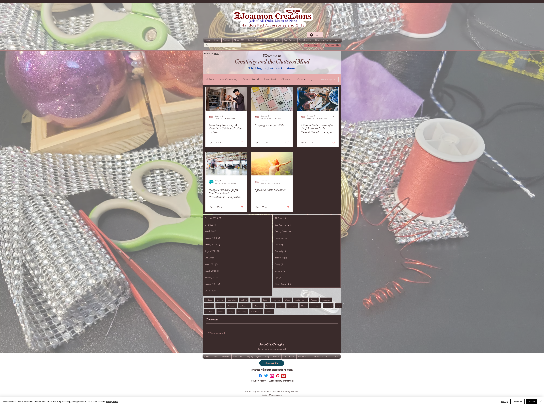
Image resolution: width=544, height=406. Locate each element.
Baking (244, 300)
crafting (220, 300)
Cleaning (286, 79)
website (269, 311)
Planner (314, 300)
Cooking (255, 300)
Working (208, 305)
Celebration (244, 305)
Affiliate (220, 305)
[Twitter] (266, 376)
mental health (300, 300)
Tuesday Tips (256, 311)
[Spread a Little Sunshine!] (272, 163)
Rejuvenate (326, 300)
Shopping (242, 311)
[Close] (540, 401)
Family (265, 300)
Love (338, 305)
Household (270, 79)
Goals (287, 300)
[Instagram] (272, 376)
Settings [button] (504, 401)
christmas (258, 305)
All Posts (209, 79)
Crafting (269, 305)
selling (230, 311)
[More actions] (243, 117)
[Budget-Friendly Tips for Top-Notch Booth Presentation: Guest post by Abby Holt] (226, 163)
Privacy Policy (112, 401)
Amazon (231, 305)
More (299, 79)
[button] (333, 35)
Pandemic (209, 311)
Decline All (517, 401)
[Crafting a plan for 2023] (272, 99)
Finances (276, 300)
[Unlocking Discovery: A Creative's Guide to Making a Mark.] (226, 99)
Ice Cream (315, 305)
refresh (221, 311)
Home (303, 305)
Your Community (228, 79)
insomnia (328, 305)
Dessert (280, 305)
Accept (532, 401)
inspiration (232, 300)
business (208, 300)
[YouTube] (283, 376)
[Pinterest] (278, 376)
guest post (292, 305)
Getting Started (251, 79)
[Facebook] (260, 376)
